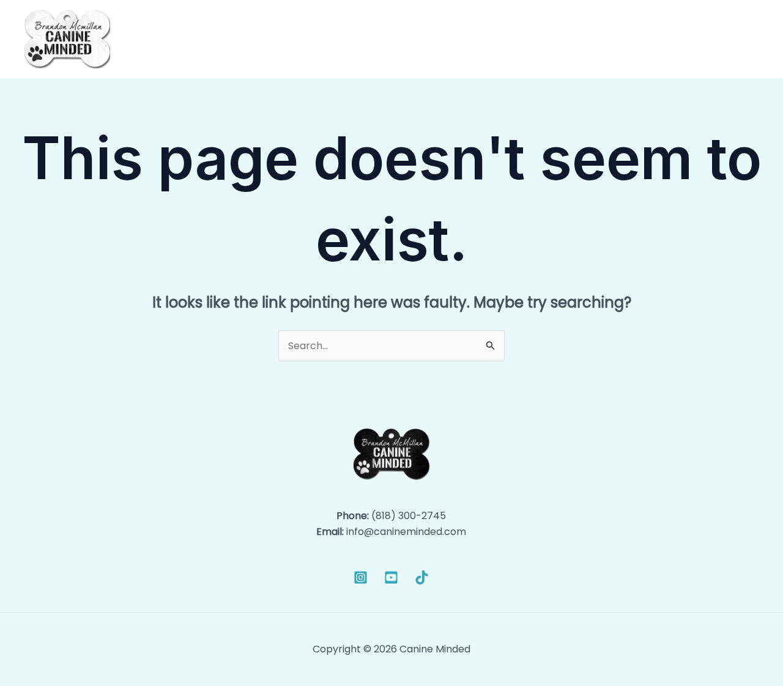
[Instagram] (361, 577)
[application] (488, 39)
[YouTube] (391, 577)
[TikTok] (422, 577)
